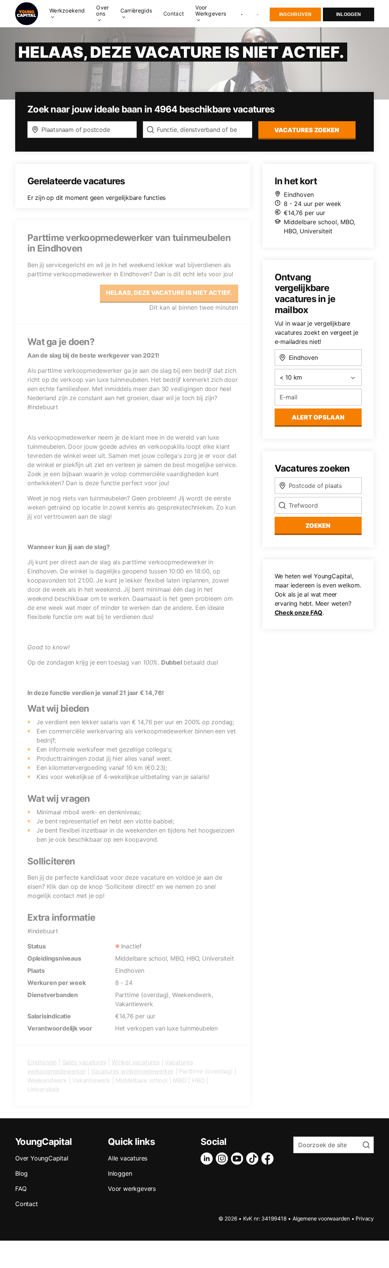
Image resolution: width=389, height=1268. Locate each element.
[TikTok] (253, 1158)
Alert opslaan (318, 417)
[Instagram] (223, 1158)
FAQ (20, 1188)
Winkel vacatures (136, 1062)
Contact (173, 14)
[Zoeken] (258, 13)
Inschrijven (295, 14)
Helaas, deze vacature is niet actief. (169, 292)
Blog (21, 1173)
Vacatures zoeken (306, 130)
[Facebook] (269, 1158)
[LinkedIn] (208, 1158)
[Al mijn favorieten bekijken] (242, 13)
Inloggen (348, 14)
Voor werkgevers (132, 1188)
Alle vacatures (127, 1158)
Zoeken (317, 525)
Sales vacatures (84, 1062)
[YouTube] (238, 1158)
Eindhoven (42, 1062)
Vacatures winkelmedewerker (132, 1071)
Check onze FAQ (299, 612)
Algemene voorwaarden (321, 1218)
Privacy (365, 1218)
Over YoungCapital (41, 1158)
